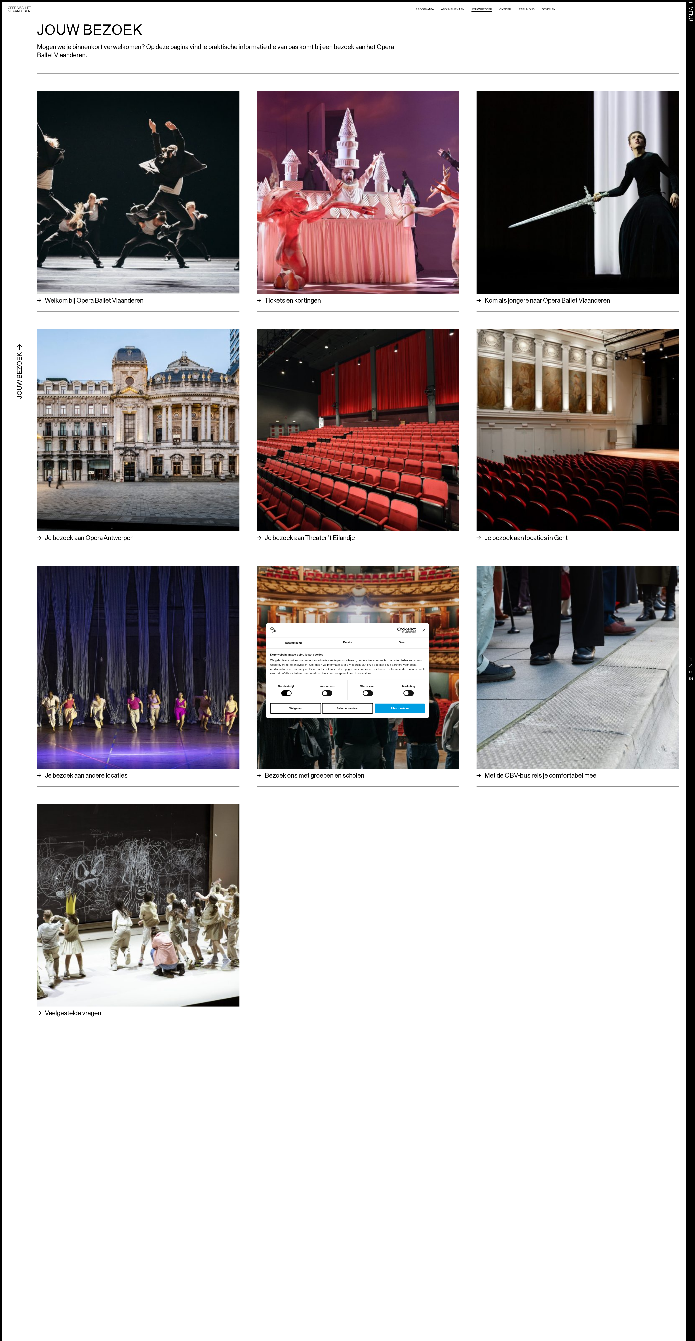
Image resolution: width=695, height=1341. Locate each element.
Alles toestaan (399, 708)
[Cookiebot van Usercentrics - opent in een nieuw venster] (400, 630)
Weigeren (295, 708)
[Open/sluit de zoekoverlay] (690, 672)
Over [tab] (402, 642)
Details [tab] (347, 642)
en (691, 679)
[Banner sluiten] (423, 630)
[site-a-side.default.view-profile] (690, 665)
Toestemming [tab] (293, 642)
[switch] (327, 693)
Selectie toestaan (348, 708)
